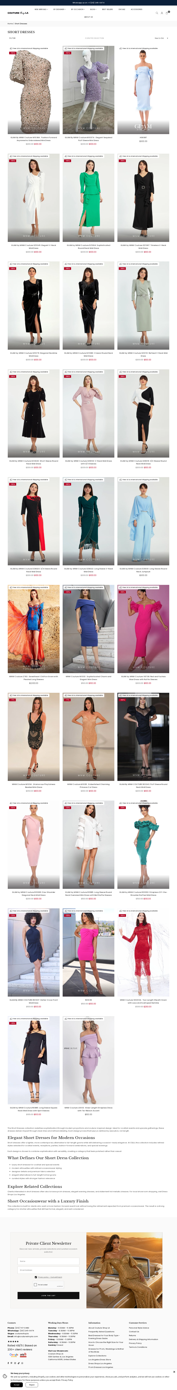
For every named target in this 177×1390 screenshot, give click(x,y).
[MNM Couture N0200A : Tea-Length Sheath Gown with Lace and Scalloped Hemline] (143, 952)
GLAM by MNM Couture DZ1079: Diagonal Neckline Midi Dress (33, 354)
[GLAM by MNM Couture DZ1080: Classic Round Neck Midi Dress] (88, 305)
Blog (92, 9)
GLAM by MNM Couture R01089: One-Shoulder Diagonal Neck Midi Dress (33, 893)
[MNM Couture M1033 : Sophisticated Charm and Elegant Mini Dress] (88, 629)
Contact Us (134, 1331)
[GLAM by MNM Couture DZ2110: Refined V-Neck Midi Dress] (143, 305)
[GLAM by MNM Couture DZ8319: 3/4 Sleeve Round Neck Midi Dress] (143, 413)
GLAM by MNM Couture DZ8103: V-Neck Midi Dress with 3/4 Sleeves (88, 462)
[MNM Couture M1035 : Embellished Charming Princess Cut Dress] (88, 737)
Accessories (136, 9)
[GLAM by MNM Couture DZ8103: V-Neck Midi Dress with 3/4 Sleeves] (88, 413)
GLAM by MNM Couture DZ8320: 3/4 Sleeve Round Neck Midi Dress (33, 570)
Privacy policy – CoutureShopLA (50, 1277)
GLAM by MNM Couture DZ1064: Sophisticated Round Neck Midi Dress (88, 246)
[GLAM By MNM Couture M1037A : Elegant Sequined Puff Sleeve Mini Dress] (88, 90)
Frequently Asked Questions (101, 1331)
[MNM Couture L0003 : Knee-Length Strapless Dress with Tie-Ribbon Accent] (88, 1060)
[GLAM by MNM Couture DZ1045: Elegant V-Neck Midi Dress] (34, 198)
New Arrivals (40, 9)
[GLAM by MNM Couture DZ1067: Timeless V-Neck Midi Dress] (143, 198)
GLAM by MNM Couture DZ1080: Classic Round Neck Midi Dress (88, 354)
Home (10, 23)
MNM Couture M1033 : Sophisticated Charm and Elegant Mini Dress (88, 678)
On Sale (122, 9)
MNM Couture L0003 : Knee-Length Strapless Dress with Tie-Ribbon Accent (88, 1109)
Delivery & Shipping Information (143, 1339)
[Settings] (161, 13)
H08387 (143, 137)
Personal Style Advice (139, 1328)
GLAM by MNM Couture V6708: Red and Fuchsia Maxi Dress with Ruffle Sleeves (143, 678)
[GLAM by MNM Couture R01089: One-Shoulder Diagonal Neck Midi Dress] (34, 845)
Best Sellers (107, 9)
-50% (12, 53)
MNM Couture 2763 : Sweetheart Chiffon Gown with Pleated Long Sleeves (33, 678)
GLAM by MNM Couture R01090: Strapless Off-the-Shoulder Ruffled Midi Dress (143, 893)
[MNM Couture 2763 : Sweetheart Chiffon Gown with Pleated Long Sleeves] (34, 629)
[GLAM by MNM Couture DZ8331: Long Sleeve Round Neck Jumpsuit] (143, 521)
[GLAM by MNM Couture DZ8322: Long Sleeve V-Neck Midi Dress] (88, 521)
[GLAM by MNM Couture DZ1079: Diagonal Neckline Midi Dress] (34, 305)
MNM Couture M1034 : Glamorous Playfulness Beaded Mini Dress (33, 786)
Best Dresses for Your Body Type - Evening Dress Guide (104, 1337)
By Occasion (77, 9)
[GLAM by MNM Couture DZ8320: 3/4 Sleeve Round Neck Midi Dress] (34, 521)
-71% (12, 700)
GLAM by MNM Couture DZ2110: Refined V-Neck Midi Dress (143, 354)
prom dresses (63, 1191)
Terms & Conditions (138, 1347)
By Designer (59, 9)
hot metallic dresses (119, 1191)
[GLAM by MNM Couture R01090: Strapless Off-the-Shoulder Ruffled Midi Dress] (143, 845)
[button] (166, 13)
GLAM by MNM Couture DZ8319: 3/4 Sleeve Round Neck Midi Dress (143, 462)
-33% (67, 592)
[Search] (156, 13)
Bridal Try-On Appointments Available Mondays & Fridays (88, 3)
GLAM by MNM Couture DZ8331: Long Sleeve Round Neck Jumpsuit (143, 570)
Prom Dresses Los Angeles (100, 1367)
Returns (132, 1335)
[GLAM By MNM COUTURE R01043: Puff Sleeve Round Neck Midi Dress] (143, 737)
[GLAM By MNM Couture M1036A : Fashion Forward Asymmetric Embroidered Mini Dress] (34, 90)
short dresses (33, 1191)
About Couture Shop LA (99, 1328)
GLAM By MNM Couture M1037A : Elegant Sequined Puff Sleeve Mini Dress (88, 139)
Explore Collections (97, 1355)
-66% (12, 161)
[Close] (174, 1371)
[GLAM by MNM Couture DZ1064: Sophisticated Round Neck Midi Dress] (88, 198)
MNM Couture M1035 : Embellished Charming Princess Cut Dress (88, 786)
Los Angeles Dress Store (99, 1359)
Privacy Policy (135, 1343)
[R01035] (88, 952)
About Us (88, 17)
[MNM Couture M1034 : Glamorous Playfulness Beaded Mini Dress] (34, 737)
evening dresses (87, 1191)
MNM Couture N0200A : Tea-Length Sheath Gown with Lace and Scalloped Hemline (143, 1001)
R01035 (88, 1000)
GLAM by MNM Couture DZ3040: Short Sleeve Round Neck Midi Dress (33, 462)
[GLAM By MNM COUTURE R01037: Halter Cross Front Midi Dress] (34, 952)
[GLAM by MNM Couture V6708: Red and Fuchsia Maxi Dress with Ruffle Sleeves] (143, 629)
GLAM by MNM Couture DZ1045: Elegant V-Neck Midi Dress (33, 246)
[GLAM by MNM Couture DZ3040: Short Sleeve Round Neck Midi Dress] (34, 413)
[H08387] (143, 90)
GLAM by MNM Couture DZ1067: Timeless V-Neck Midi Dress (143, 246)
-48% (12, 1023)
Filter (12, 38)
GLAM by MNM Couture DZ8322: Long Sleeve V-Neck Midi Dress (88, 570)
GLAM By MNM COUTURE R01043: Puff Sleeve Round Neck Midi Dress (143, 786)
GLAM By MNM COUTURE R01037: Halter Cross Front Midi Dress (34, 1001)
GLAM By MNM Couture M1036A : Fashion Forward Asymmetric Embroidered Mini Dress (34, 139)
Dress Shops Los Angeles (100, 1363)
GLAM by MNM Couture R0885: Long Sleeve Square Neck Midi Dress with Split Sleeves (33, 1109)
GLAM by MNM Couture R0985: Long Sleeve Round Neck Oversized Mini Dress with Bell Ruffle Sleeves (88, 893)
